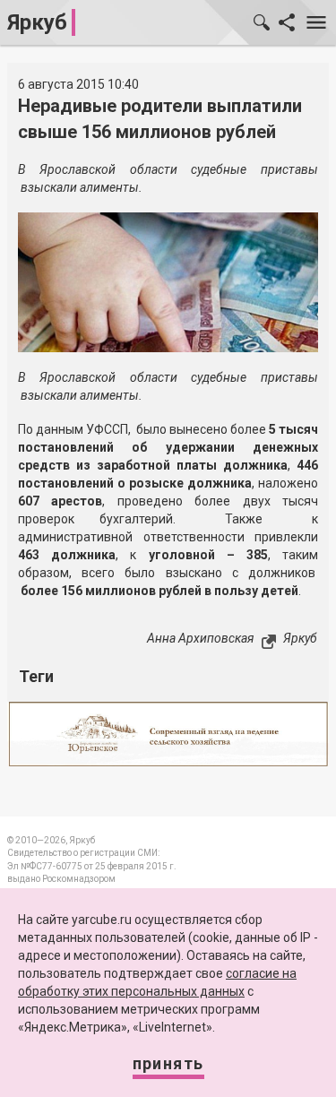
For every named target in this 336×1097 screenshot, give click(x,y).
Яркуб (37, 22)
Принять (168, 1063)
